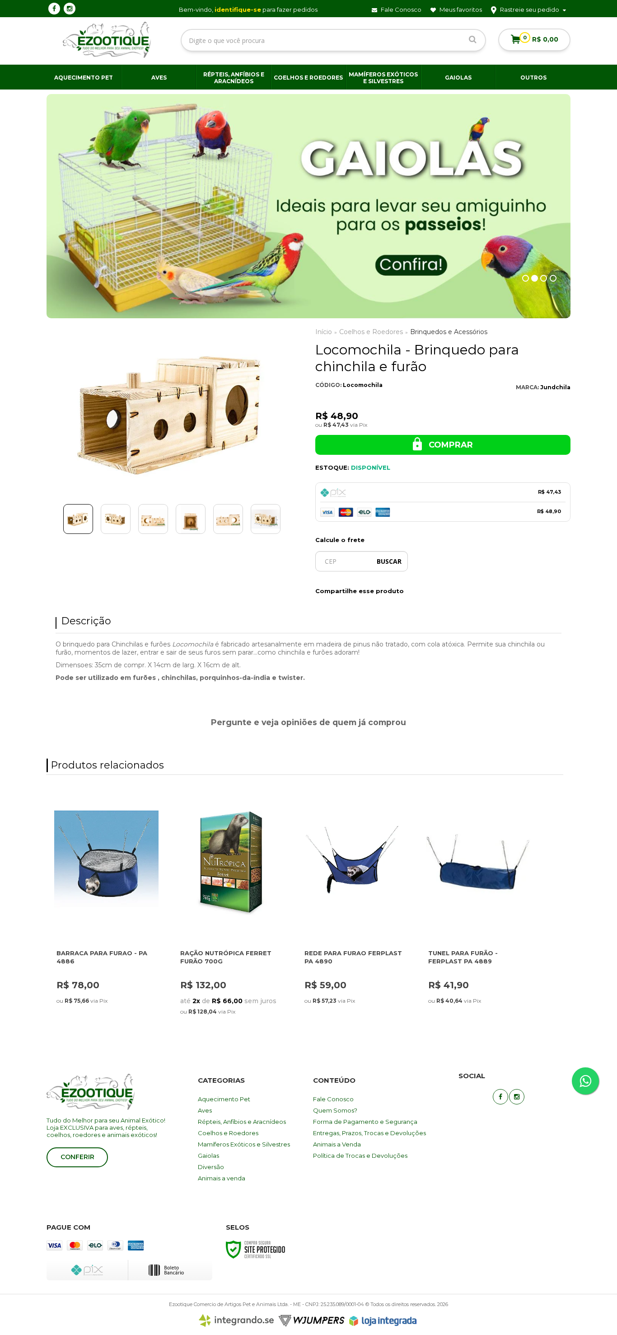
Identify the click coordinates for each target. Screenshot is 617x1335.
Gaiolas (208, 1155)
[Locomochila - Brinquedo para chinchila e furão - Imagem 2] (116, 519)
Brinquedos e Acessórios (448, 332)
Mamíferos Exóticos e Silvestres (244, 1144)
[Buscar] (473, 39)
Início (323, 332)
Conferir (77, 1157)
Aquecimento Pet (224, 1099)
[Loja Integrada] (382, 1321)
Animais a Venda (337, 1144)
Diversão (211, 1166)
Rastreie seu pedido (530, 9)
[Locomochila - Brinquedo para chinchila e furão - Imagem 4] (191, 519)
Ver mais (88, 893)
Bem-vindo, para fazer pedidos (248, 9)
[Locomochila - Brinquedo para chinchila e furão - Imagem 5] (228, 519)
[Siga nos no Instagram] (69, 8)
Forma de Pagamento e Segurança (365, 1121)
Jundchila (555, 387)
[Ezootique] (107, 40)
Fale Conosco (400, 9)
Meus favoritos (460, 9)
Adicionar (124, 893)
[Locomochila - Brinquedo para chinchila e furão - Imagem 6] (265, 519)
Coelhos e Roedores (371, 332)
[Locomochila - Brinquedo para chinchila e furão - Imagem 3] (153, 519)
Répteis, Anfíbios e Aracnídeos (242, 1121)
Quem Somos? (335, 1110)
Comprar (449, 445)
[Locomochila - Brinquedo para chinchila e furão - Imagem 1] (78, 519)
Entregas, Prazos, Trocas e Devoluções (369, 1133)
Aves (205, 1110)
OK (389, 561)
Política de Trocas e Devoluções (360, 1155)
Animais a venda (221, 1178)
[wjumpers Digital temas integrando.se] (272, 1320)
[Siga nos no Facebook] (54, 8)
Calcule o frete (340, 539)
